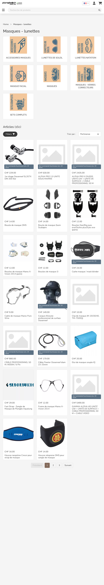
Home (6, 24)
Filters (9, 134)
